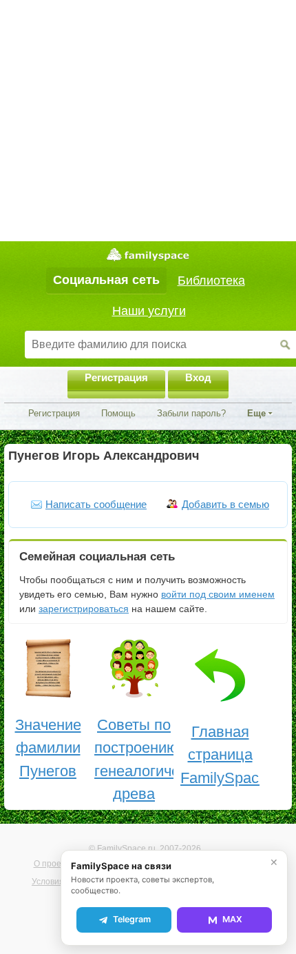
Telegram (132, 919)
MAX (232, 919)
